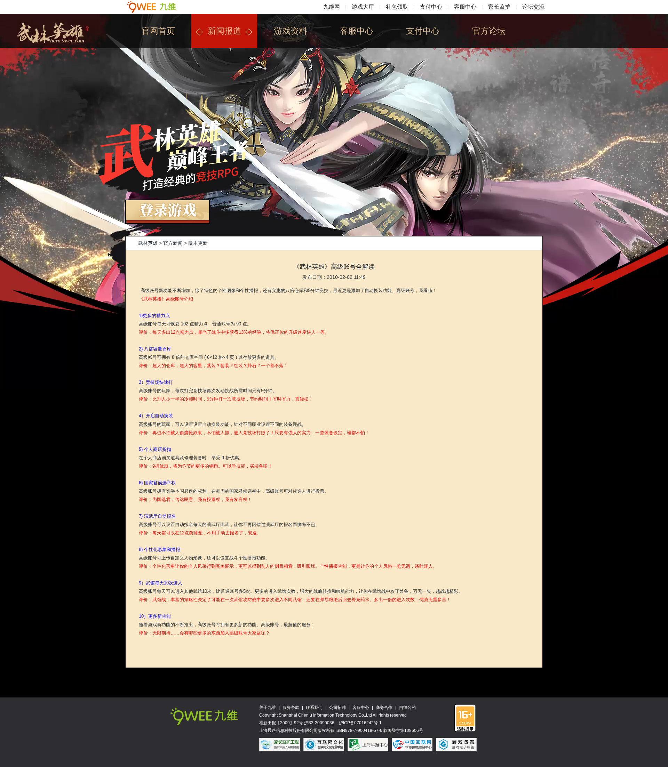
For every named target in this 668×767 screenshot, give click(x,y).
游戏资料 (290, 30)
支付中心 (431, 7)
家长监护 (499, 7)
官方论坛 (489, 30)
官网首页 (158, 30)
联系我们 (314, 707)
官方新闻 (173, 243)
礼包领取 (397, 7)
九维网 (331, 7)
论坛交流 (533, 7)
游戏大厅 (363, 7)
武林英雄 (148, 243)
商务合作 (384, 707)
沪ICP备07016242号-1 (360, 722)
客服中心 (465, 7)
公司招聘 (337, 707)
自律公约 (407, 707)
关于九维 (267, 707)
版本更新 (198, 243)
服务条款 (291, 707)
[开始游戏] (167, 204)
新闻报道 (224, 30)
